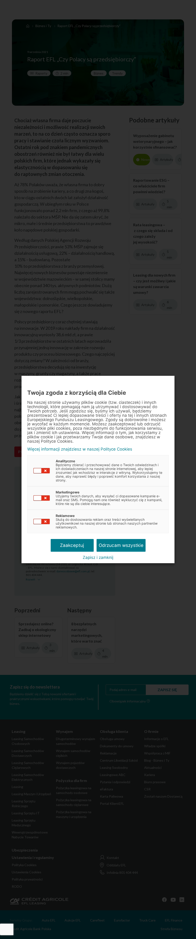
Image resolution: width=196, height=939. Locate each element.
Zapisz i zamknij (98, 557)
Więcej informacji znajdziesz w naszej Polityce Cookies (79, 449)
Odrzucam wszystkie (121, 545)
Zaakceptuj (72, 545)
